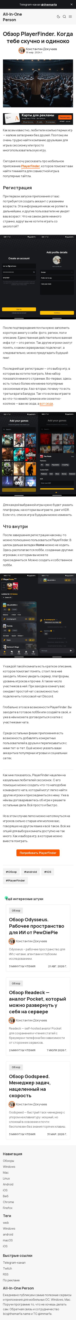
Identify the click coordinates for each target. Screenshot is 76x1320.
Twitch (7, 1268)
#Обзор (11, 872)
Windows (9, 1167)
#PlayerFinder (15, 880)
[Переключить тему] (58, 16)
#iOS (47, 872)
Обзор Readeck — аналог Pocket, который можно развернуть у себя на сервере (37, 1002)
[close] (72, 4)
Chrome (8, 1202)
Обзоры (8, 1161)
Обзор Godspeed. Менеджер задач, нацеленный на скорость (30, 1086)
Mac (6, 1173)
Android (8, 1184)
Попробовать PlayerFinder (38, 853)
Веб (5, 1196)
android (8, 1234)
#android (30, 872)
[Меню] (70, 16)
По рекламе (11, 1280)
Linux (6, 1178)
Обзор (16, 910)
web (6, 1223)
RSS (5, 1274)
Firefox (7, 1208)
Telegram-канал (14, 1263)
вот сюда (46, 404)
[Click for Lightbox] (38, 277)
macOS (8, 1240)
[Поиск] (64, 16)
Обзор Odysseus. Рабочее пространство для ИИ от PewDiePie (36, 926)
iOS (5, 1190)
